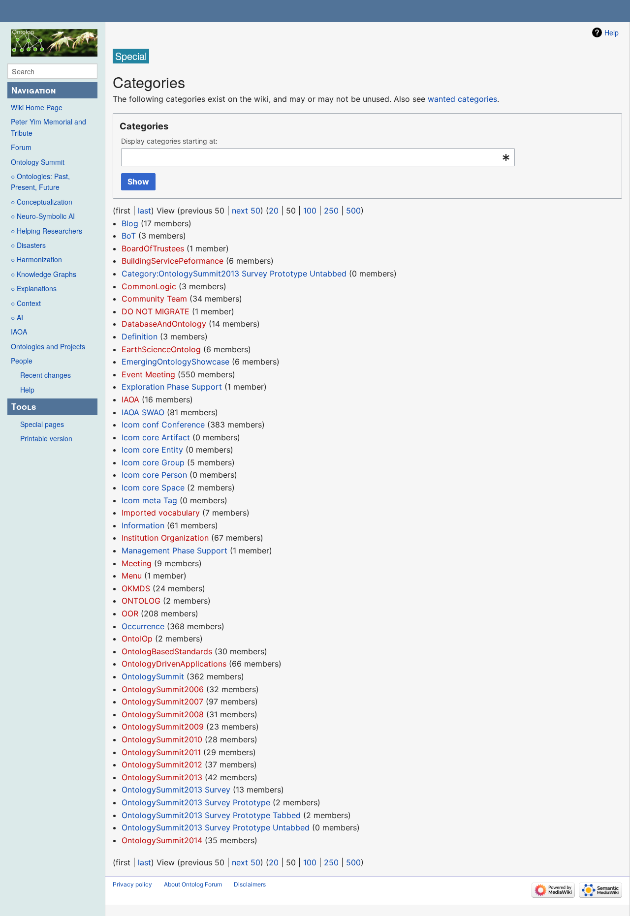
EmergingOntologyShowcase (175, 361)
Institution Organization (165, 538)
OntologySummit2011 (161, 752)
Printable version (46, 438)
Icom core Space (153, 487)
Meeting (137, 563)
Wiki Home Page (37, 107)
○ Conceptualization (41, 202)
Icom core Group (153, 462)
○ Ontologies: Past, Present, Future (40, 181)
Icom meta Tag (149, 500)
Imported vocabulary (161, 513)
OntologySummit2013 (162, 777)
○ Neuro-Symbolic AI (43, 216)
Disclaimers (250, 884)
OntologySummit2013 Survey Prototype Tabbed (211, 815)
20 (274, 210)
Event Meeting (148, 374)
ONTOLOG (141, 601)
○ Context (26, 303)
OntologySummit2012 (162, 764)
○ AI (17, 317)
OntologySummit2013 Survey (176, 789)
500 (353, 210)
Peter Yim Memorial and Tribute (48, 127)
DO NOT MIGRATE (155, 311)
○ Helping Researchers (46, 231)
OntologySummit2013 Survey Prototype (196, 802)
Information (143, 525)
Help (27, 390)
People (21, 361)
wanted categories (462, 99)
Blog (130, 223)
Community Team (154, 299)
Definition (140, 336)
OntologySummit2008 (163, 714)
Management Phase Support (174, 550)
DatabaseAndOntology (164, 324)
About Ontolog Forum (193, 884)
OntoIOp (137, 638)
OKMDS (136, 588)
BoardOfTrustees (153, 248)
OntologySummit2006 (163, 689)
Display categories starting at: (169, 141)
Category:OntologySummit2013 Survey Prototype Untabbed (234, 273)
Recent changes (45, 375)
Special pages (42, 424)
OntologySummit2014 (162, 840)
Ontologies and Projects (48, 346)
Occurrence (143, 626)
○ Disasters (28, 245)
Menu (132, 575)
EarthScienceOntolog (161, 349)
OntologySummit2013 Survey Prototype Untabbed (216, 827)
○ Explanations (34, 288)
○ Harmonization (36, 259)
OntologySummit (153, 676)
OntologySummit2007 (162, 701)
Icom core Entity (152, 450)
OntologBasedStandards (167, 651)
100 (309, 210)
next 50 (246, 210)
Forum (21, 147)
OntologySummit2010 (162, 739)
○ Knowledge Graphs (43, 274)
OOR (130, 613)
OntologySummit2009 (163, 727)
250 (331, 210)
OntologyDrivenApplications (174, 664)
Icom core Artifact (156, 437)
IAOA (19, 331)
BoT (129, 236)
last (144, 210)
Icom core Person (154, 475)
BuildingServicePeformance (172, 261)
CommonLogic (149, 286)
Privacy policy (132, 884)
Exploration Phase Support (172, 387)
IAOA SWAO (143, 412)
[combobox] (318, 157)
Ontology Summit (37, 162)
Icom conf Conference (163, 424)
